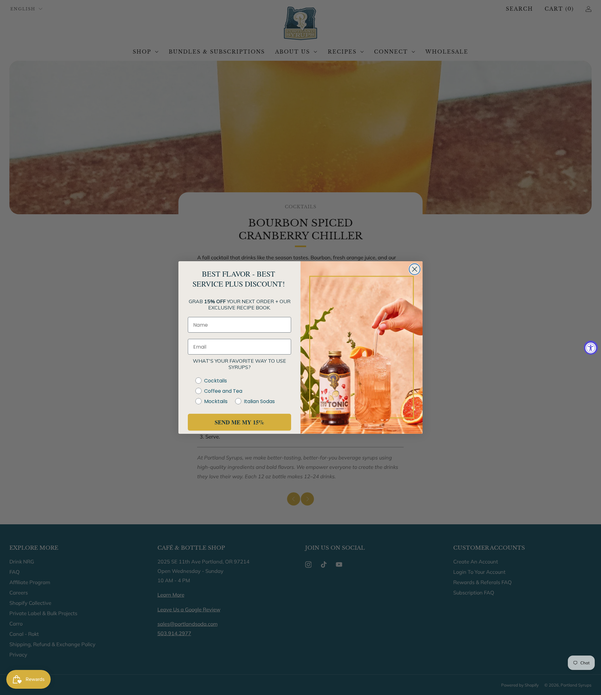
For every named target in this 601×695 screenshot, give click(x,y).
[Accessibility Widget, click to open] (591, 347)
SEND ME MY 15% (239, 422)
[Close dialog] (414, 269)
